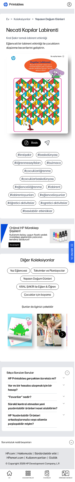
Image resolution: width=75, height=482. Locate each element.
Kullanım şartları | (37, 457)
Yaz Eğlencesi (18, 270)
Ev (7, 19)
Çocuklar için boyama (37, 294)
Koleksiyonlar (22, 19)
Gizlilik (53, 457)
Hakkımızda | (26, 453)
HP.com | (11, 453)
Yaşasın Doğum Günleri (50, 19)
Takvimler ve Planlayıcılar (49, 270)
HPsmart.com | (16, 457)
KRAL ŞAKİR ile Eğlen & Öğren (37, 286)
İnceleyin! (14, 245)
